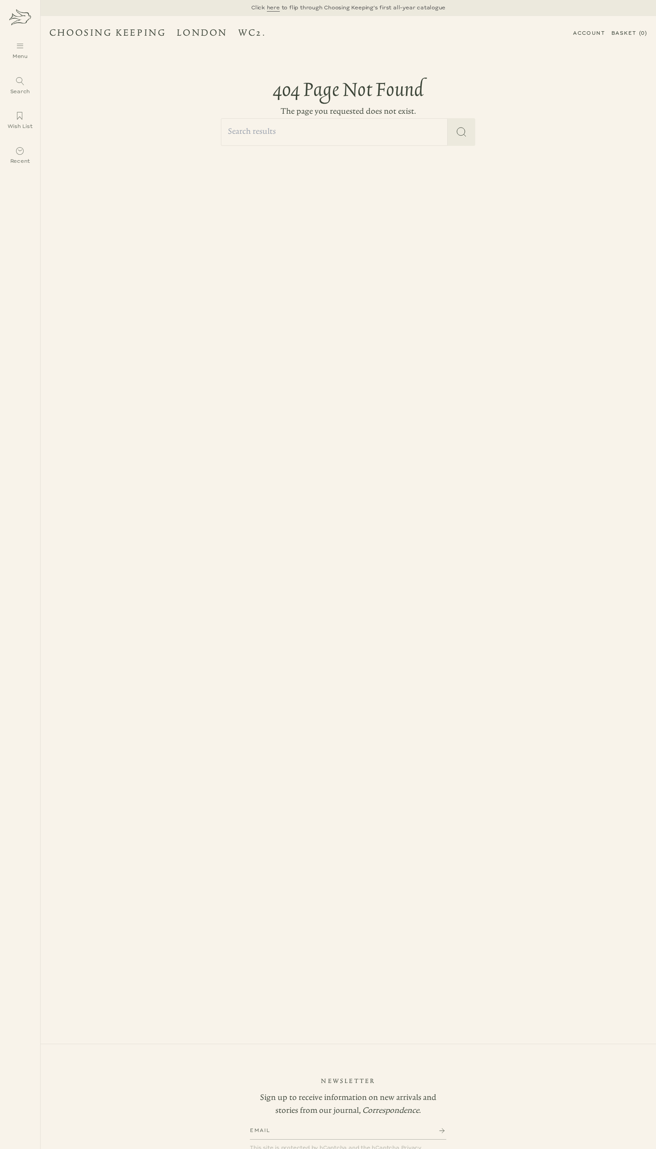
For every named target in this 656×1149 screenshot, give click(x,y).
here (273, 7)
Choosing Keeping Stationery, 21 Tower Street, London (154, 34)
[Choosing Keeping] (20, 16)
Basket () (629, 33)
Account (589, 33)
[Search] (461, 131)
